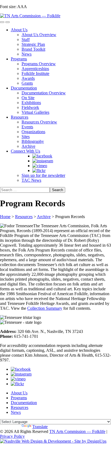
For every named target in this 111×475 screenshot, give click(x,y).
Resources (19, 117)
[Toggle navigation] (2, 22)
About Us (19, 29)
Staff (26, 39)
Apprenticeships (35, 68)
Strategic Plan (33, 44)
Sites (26, 136)
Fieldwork (30, 107)
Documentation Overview (44, 93)
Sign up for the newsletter (43, 175)
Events (27, 127)
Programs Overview (39, 63)
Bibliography (33, 141)
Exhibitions (31, 102)
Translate (40, 426)
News (27, 54)
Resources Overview (39, 122)
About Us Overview (39, 34)
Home (5, 216)
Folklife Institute (35, 73)
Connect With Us (25, 151)
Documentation (24, 88)
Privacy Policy (12, 436)
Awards (28, 78)
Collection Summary (44, 308)
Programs (19, 59)
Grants (27, 83)
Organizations (33, 131)
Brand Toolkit (33, 49)
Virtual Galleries (35, 112)
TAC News (31, 180)
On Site (28, 97)
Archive (28, 146)
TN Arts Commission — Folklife (77, 431)
